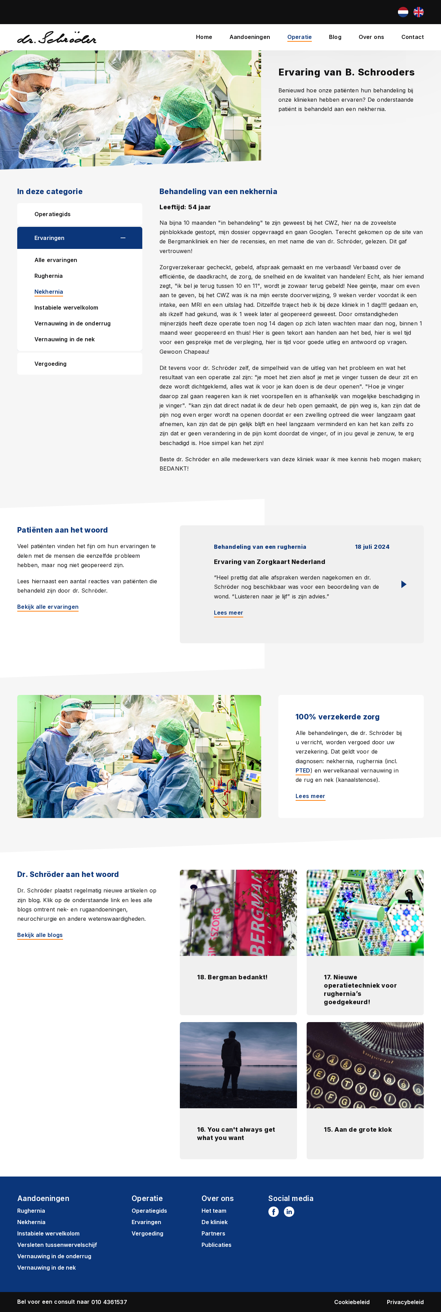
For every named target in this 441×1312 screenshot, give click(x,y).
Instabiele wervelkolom (66, 307)
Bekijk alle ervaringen (48, 606)
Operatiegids (52, 214)
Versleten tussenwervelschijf (57, 1244)
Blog (335, 36)
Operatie (299, 36)
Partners (213, 1233)
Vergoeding (50, 363)
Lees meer (228, 612)
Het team (214, 1210)
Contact (412, 36)
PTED (303, 770)
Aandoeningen (249, 36)
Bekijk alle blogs (40, 934)
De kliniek (215, 1222)
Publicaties (217, 1244)
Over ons (371, 36)
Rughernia (48, 275)
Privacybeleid (405, 1302)
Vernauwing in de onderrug (72, 323)
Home (204, 36)
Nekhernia (48, 291)
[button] (131, 238)
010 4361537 (109, 1302)
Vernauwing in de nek (64, 339)
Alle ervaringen (55, 259)
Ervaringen (49, 237)
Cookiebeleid (352, 1302)
